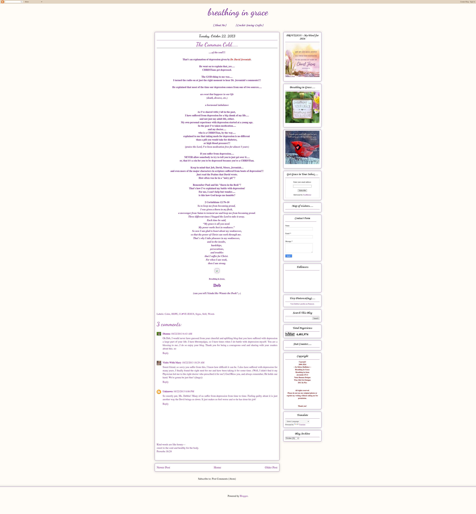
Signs (198, 314)
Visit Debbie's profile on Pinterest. (302, 304)
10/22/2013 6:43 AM (181, 333)
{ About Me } (219, 25)
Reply (166, 353)
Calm (167, 314)
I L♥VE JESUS (186, 314)
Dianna (166, 333)
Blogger (244, 496)
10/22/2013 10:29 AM (193, 362)
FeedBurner (307, 195)
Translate (302, 424)
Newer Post (163, 467)
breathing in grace (238, 12)
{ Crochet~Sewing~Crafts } (249, 25)
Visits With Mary (172, 362)
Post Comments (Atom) (224, 478)
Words (211, 314)
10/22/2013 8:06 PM (183, 391)
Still (204, 314)
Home (217, 467)
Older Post (271, 467)
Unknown (168, 391)
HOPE (174, 314)
